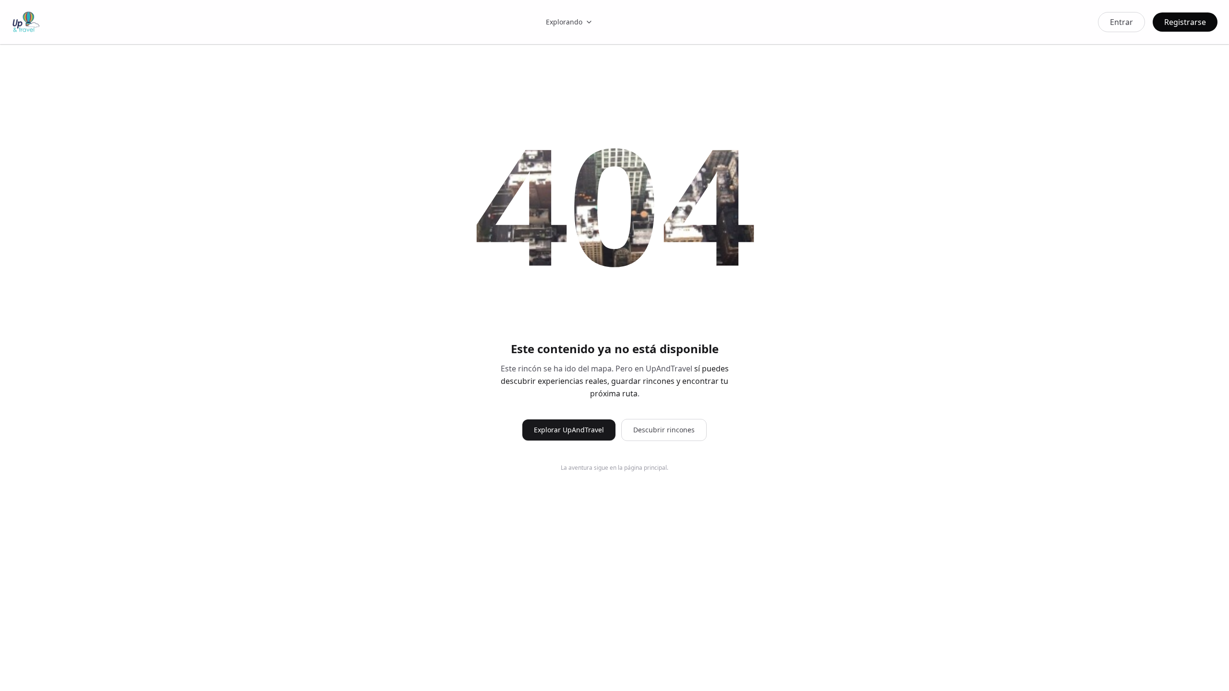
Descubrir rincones (664, 429)
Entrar (1121, 22)
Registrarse (1185, 22)
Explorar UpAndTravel (569, 429)
